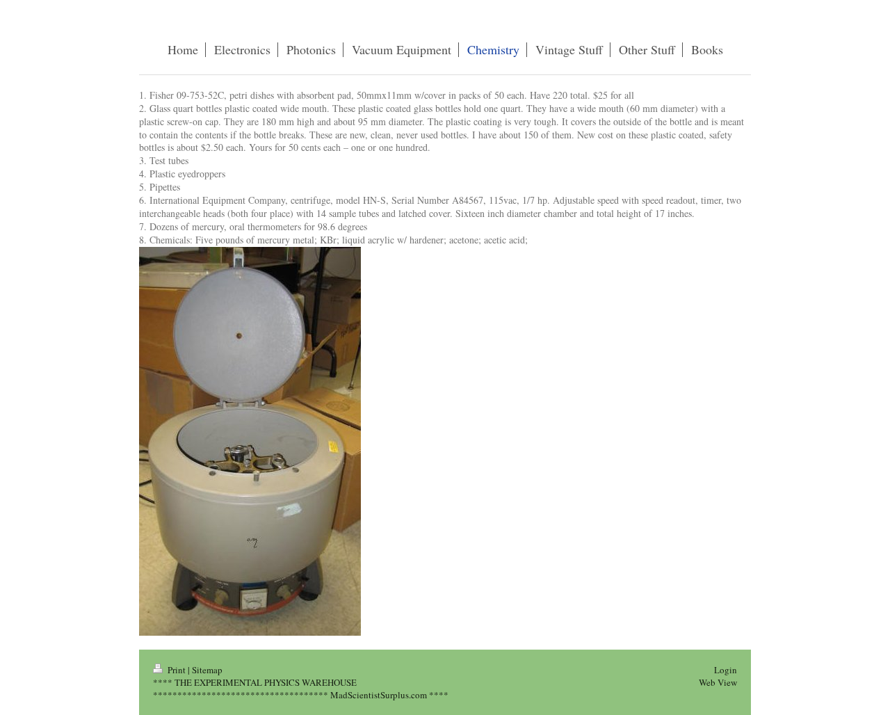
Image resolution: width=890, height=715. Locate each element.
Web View (718, 682)
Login (725, 670)
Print (176, 670)
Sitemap (207, 670)
